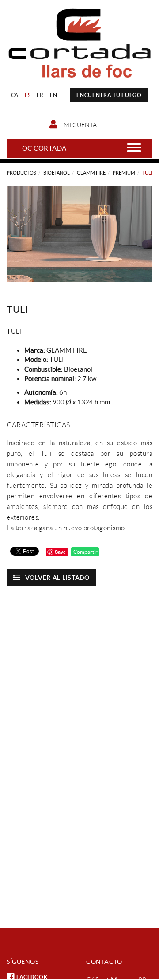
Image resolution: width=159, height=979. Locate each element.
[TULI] (79, 234)
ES (28, 95)
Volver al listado (57, 577)
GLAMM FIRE (91, 172)
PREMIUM (124, 172)
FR (40, 95)
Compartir (85, 552)
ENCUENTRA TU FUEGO (109, 95)
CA (15, 95)
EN (53, 95)
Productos (21, 172)
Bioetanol (56, 172)
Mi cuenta (79, 124)
